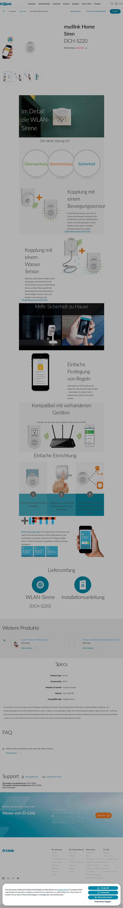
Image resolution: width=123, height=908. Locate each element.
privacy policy (63, 890)
